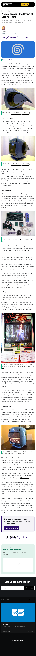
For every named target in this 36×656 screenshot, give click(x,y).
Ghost (15, 643)
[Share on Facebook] (7, 37)
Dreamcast (12, 10)
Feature (5, 11)
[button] (31, 4)
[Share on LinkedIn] (14, 37)
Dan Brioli (25, 643)
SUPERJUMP (15, 641)
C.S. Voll (4, 32)
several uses (23, 298)
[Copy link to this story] (18, 37)
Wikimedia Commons (16, 114)
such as (19, 75)
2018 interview (24, 478)
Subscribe (25, 4)
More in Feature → (30, 600)
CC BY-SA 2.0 (25, 114)
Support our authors (11, 528)
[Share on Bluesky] (11, 37)
